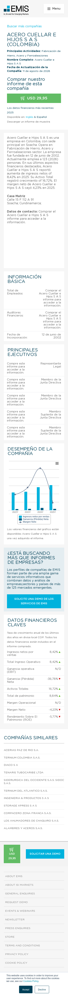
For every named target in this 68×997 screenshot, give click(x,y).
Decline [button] (42, 989)
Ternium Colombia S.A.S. (22, 757)
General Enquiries (20, 893)
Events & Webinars (20, 911)
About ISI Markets (19, 885)
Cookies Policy (30, 981)
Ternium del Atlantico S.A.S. (26, 791)
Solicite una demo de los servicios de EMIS (34, 601)
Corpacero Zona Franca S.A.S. (27, 813)
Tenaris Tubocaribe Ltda (23, 772)
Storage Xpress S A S (20, 805)
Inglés (29, 117)
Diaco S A (11, 765)
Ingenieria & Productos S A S (26, 798)
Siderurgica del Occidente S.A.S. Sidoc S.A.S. (34, 782)
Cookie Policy (16, 963)
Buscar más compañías (24, 26)
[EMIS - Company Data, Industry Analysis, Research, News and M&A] (16, 10)
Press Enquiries (17, 928)
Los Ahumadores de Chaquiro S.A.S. (31, 820)
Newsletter (15, 919)
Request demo (16, 902)
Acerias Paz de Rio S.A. (21, 750)
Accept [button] (25, 989)
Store (10, 937)
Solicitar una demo (45, 854)
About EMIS (13, 876)
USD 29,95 (36, 98)
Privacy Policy (16, 954)
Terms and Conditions (22, 945)
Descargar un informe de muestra (28, 121)
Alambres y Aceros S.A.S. (23, 828)
